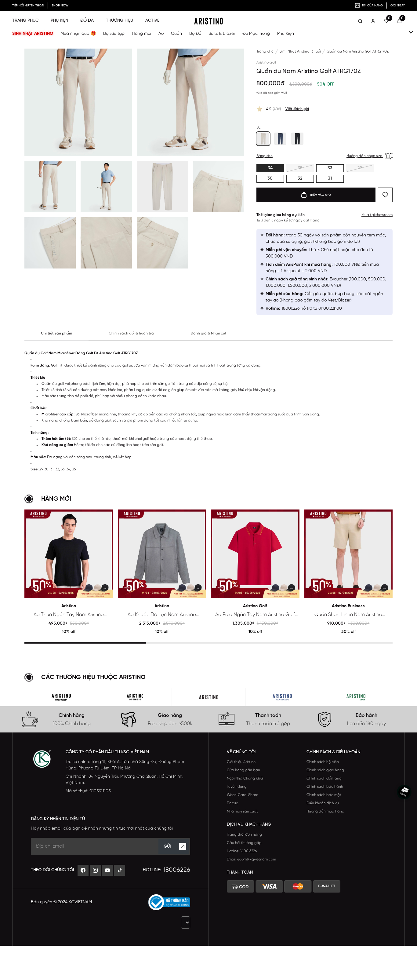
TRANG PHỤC (25, 20)
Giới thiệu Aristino (241, 762)
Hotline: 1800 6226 (242, 851)
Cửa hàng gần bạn (243, 770)
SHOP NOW (60, 5)
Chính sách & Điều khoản (333, 752)
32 (300, 178)
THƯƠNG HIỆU (119, 20)
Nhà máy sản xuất (242, 811)
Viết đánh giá (297, 109)
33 (330, 168)
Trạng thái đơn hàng (244, 835)
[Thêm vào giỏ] (106, 591)
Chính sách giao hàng (325, 770)
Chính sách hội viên (322, 762)
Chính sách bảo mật (323, 795)
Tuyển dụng (237, 787)
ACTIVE (152, 20)
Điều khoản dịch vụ (322, 803)
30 (270, 178)
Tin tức (232, 803)
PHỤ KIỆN (59, 20)
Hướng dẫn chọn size (364, 156)
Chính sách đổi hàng (324, 778)
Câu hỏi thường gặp (244, 843)
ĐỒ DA (87, 20)
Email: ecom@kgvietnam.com (251, 859)
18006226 (176, 870)
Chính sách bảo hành (324, 787)
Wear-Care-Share (242, 795)
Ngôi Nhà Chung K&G (245, 778)
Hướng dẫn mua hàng (325, 811)
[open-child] (411, 32)
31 (330, 178)
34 (270, 168)
